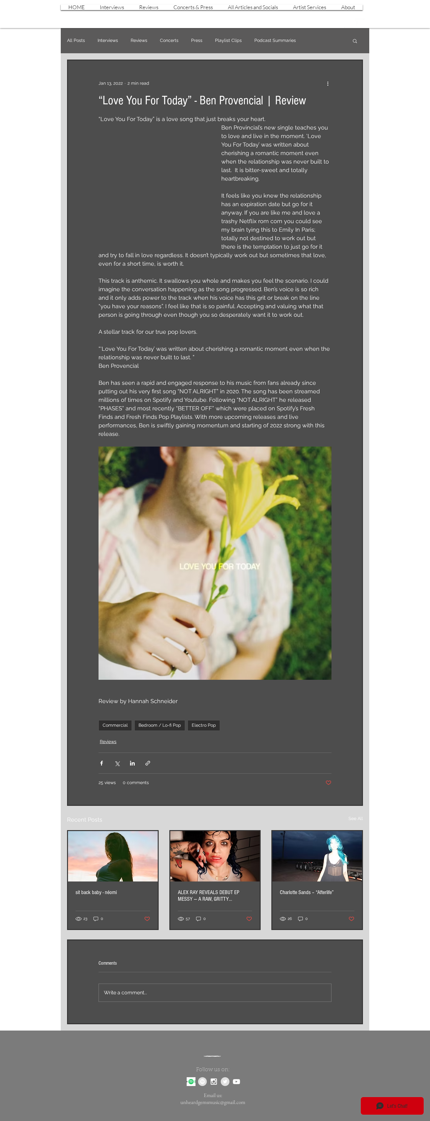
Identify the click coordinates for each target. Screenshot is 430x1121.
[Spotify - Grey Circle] (202, 1081)
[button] (355, 40)
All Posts (76, 40)
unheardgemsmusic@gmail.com (212, 1102)
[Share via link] (148, 763)
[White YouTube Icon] (360, 23)
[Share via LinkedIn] (132, 763)
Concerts (169, 40)
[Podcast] (191, 1081)
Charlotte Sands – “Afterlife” (307, 892)
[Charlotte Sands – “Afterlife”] (317, 856)
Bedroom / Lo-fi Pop (160, 725)
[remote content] (154, 183)
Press (196, 40)
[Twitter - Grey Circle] (225, 1081)
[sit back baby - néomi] (113, 856)
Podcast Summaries (275, 40)
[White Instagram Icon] (349, 23)
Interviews (108, 40)
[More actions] (327, 83)
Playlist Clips (228, 40)
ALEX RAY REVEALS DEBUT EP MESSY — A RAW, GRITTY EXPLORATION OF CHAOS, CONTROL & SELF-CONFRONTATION (213, 895)
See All (355, 818)
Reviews (139, 40)
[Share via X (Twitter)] (117, 763)
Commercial (115, 725)
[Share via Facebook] (102, 763)
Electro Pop (204, 725)
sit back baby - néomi (96, 892)
